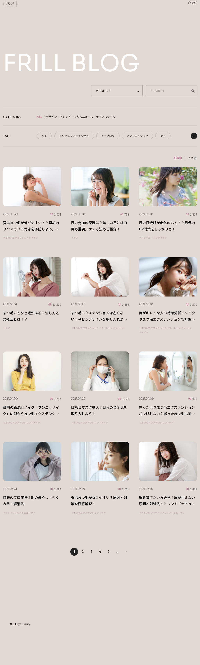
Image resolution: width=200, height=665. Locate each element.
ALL (39, 117)
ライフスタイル (105, 117)
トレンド (65, 117)
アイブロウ (108, 136)
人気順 (192, 157)
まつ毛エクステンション (74, 136)
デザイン (51, 117)
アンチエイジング (137, 136)
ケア (163, 136)
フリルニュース (83, 117)
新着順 (178, 157)
